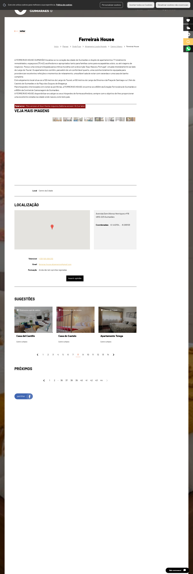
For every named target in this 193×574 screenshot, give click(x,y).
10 (88, 355)
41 (86, 380)
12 (98, 355)
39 (76, 380)
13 (103, 355)
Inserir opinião (75, 278)
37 (67, 380)
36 (62, 380)
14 (108, 355)
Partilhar (21, 396)
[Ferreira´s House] (96, 287)
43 (96, 380)
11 (93, 355)
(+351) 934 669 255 (46, 259)
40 (81, 380)
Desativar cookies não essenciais (173, 5)
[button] (52, 227)
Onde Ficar (76, 47)
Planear (65, 47)
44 (101, 380)
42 (91, 380)
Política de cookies (64, 5)
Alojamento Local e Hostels (96, 47)
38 (72, 380)
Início (56, 47)
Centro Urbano (116, 47)
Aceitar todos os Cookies (140, 5)
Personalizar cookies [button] (111, 5)
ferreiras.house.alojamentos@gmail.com (55, 264)
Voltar (22, 31)
